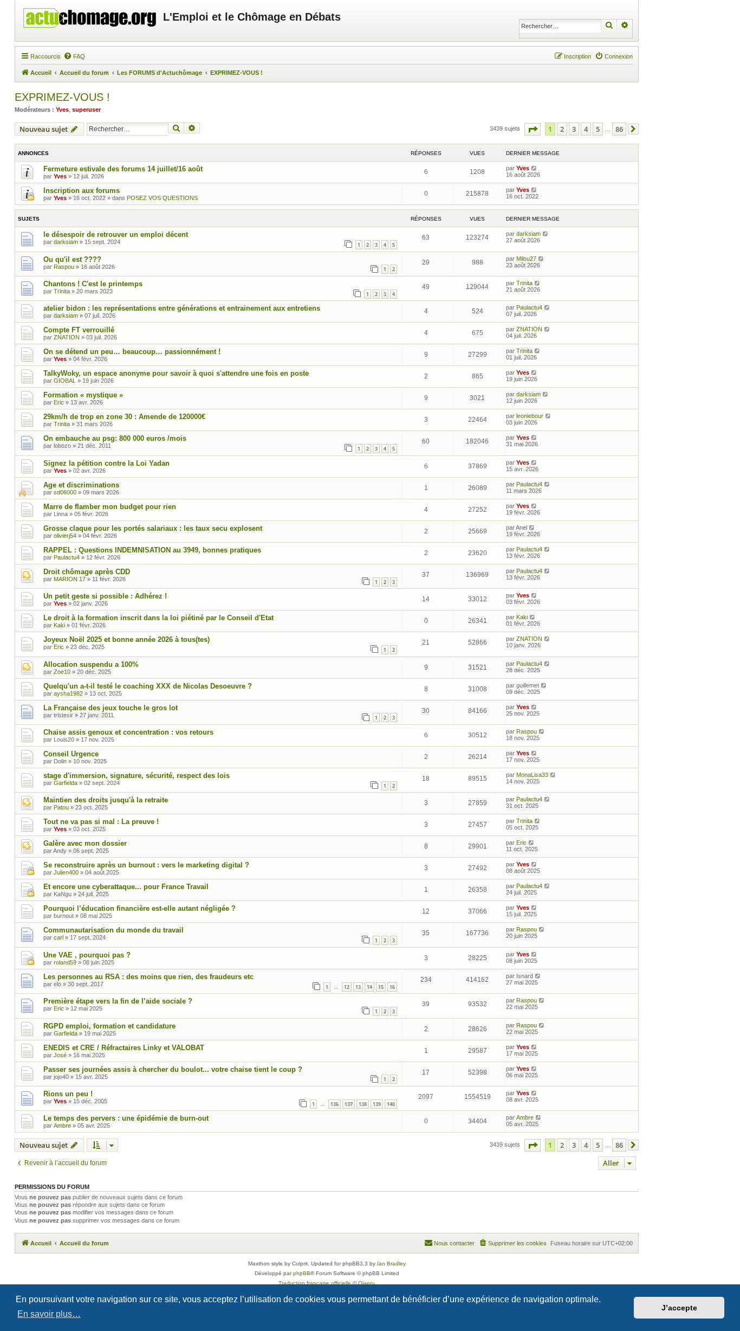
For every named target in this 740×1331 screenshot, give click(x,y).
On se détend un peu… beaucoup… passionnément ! (131, 352)
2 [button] (562, 129)
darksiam (66, 242)
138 (363, 1104)
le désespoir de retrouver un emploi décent (115, 234)
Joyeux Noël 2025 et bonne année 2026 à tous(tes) (126, 639)
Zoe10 (62, 671)
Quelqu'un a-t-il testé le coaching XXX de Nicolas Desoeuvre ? (147, 686)
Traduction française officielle (314, 1283)
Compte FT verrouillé (78, 330)
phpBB (301, 1273)
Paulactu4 (529, 307)
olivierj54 (65, 535)
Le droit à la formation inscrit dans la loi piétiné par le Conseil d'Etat (158, 618)
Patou (61, 807)
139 (377, 1104)
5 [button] (598, 129)
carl (58, 937)
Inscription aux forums (81, 191)
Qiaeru (366, 1283)
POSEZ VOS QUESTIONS (162, 198)
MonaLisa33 (532, 774)
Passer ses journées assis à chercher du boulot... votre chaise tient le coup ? (172, 1069)
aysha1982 (68, 693)
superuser (86, 109)
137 (349, 1104)
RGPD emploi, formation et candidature (109, 1026)
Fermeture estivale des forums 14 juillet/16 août (123, 169)
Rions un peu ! (68, 1094)
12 (346, 987)
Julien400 (66, 872)
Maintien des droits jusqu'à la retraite (105, 800)
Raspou (64, 266)
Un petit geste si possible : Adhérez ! (105, 596)
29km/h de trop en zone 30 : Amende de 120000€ (124, 417)
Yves (62, 109)
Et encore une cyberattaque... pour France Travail (126, 887)
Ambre (62, 1125)
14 (369, 987)
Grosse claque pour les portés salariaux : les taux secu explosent (152, 528)
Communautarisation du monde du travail (113, 930)
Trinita (62, 291)
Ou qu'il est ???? (72, 259)
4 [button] (586, 129)
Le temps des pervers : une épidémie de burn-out (126, 1118)
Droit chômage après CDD (86, 572)
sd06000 (65, 492)
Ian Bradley (391, 1263)
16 (392, 987)
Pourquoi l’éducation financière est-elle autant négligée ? (139, 908)
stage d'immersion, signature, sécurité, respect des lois (136, 775)
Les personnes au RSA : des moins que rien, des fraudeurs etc (148, 977)
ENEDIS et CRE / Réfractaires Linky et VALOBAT (123, 1048)
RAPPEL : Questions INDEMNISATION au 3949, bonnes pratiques (152, 550)
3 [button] (574, 129)
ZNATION (67, 337)
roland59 (65, 962)
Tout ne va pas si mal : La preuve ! (101, 822)
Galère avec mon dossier (85, 843)
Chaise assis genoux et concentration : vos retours (128, 732)
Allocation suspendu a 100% (91, 664)
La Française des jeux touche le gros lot (110, 708)
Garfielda (65, 783)
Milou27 (526, 258)
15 (381, 987)
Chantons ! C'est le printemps (92, 284)
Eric (59, 402)
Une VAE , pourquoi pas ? (87, 955)
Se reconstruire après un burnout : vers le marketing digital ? (146, 865)
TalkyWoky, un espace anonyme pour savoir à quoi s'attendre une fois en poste (176, 373)
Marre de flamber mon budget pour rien (109, 507)
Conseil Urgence (71, 754)
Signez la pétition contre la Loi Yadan (106, 463)
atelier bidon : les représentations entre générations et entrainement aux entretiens (181, 308)
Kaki (59, 625)
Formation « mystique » (83, 395)
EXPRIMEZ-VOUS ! (62, 97)
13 (358, 987)
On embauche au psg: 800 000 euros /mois (114, 438)
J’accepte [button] (679, 1307)
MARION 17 (70, 579)
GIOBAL (65, 380)
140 (391, 1104)
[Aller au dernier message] (534, 168)
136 (334, 1104)
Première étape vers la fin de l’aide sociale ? (117, 1001)
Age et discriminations (81, 485)
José (60, 1055)
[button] (532, 129)
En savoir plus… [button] (49, 1314)
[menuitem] (74, 56)
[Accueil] (90, 15)
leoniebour (529, 416)
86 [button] (619, 129)
